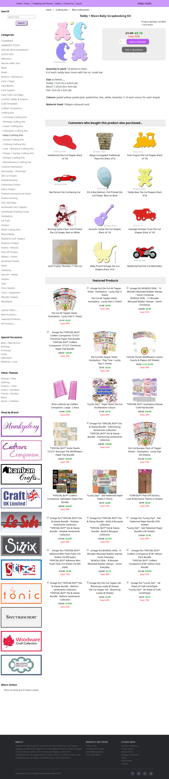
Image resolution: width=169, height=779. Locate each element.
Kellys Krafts (145, 3)
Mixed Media (8, 234)
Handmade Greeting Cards (15, 211)
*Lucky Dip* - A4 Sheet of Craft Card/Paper (145, 591)
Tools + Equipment (10, 292)
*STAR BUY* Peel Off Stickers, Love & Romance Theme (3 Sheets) (145, 497)
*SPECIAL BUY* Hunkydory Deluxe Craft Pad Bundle (144, 406)
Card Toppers (8, 90)
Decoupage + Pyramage (13, 171)
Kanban (5, 225)
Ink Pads (5, 220)
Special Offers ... (9, 310)
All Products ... (8, 323)
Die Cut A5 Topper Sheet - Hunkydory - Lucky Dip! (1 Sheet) (65, 314)
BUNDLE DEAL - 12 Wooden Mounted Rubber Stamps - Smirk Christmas (145, 301)
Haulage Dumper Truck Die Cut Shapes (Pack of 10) (145, 231)
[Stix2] (21, 545)
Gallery (58, 3)
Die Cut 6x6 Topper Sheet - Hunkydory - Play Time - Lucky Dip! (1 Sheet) (105, 360)
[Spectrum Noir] (21, 617)
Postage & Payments (130, 754)
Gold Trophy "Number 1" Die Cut (65, 266)
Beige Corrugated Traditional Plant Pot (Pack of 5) (105, 157)
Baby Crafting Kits (80, 9)
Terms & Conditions (129, 746)
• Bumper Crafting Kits (13, 157)
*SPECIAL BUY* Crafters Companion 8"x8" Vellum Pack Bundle (144, 564)
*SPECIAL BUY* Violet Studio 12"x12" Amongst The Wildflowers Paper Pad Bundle (65, 451)
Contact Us (68, 3)
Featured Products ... (12, 319)
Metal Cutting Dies (10, 229)
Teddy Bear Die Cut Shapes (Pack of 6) (145, 194)
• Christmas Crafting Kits (14, 117)
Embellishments (9, 180)
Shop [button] (26, 3)
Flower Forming (9, 198)
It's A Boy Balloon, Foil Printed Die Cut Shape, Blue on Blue (104, 194)
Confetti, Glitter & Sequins (14, 99)
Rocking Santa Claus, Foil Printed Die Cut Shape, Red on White (65, 231)
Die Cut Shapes (9, 175)
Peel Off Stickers (9, 252)
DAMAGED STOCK (10, 45)
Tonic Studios (8, 288)
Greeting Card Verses (43, 3)
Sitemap (124, 763)
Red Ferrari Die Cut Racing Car (65, 192)
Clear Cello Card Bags (12, 94)
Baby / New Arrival (10, 342)
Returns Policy (127, 751)
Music (4, 397)
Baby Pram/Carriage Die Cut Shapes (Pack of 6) (104, 268)
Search (5, 11)
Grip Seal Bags (8, 202)
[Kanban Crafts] (21, 474)
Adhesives (6, 58)
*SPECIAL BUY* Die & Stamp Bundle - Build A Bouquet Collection (105, 531)
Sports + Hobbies (9, 401)
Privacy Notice (127, 748)
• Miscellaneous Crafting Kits (16, 162)
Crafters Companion (11, 108)
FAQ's (123, 757)
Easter (4, 354)
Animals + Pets (8, 378)
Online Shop (91, 746)
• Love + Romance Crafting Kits (17, 148)
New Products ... (9, 314)
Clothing (5, 382)
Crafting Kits (62, 9)
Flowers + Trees (9, 385)
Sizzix (4, 265)
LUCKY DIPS (7, 54)
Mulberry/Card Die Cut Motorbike (144, 266)
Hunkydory (6, 216)
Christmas (6, 350)
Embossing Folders (11, 184)
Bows (4, 67)
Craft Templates (9, 103)
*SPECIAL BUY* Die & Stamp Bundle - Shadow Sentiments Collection (65, 531)
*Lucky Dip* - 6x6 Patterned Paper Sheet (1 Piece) (105, 497)
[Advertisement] (74, 714)
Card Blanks (7, 85)
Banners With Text (10, 63)
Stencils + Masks (9, 274)
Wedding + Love (9, 361)
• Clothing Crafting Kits (13, 144)
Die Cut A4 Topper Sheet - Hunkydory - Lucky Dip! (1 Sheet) (105, 300)
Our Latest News (93, 754)
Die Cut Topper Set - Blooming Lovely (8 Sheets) (105, 591)
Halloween (6, 357)
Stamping (6, 270)
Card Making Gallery (94, 751)
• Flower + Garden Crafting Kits (17, 153)
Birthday (5, 346)
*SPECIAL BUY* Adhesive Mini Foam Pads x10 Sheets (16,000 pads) (65, 564)
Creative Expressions (11, 166)
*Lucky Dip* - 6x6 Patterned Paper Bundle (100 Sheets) (144, 529)
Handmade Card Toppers (14, 207)
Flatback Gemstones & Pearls (16, 193)
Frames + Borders (10, 393)
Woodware (6, 301)
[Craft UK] (21, 498)
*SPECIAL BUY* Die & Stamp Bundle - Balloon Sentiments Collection (65, 596)
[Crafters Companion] (21, 450)
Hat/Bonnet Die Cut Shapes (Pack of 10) (65, 157)
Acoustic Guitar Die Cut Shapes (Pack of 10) (105, 231)
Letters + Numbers (10, 389)
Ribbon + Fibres (9, 256)
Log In (79, 3)
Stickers (5, 279)
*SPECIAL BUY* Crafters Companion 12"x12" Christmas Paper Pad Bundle (65, 345)
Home (19, 3)
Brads (4, 72)
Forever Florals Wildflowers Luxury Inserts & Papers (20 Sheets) (145, 358)
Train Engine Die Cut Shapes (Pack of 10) (144, 157)
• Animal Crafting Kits (12, 139)
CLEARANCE (7, 40)
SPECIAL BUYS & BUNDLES (14, 49)
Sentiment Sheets (10, 261)
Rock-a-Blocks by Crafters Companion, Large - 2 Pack (65, 406)
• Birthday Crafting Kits (13, 121)
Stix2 (3, 283)
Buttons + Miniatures (12, 76)
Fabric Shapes (8, 189)
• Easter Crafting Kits (12, 126)
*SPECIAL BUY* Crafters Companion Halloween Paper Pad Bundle (64, 499)
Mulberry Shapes (10, 243)
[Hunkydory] (21, 426)
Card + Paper (8, 81)
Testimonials (126, 760)
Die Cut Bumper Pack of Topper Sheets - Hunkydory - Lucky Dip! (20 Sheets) (144, 451)
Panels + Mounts (9, 247)
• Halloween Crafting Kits (14, 130)
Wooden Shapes (9, 297)
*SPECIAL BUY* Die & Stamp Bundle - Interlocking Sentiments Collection (105, 437)
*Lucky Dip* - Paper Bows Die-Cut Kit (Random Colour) (104, 406)
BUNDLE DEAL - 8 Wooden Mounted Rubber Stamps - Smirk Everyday (105, 564)
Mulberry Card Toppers (13, 238)
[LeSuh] (21, 522)
